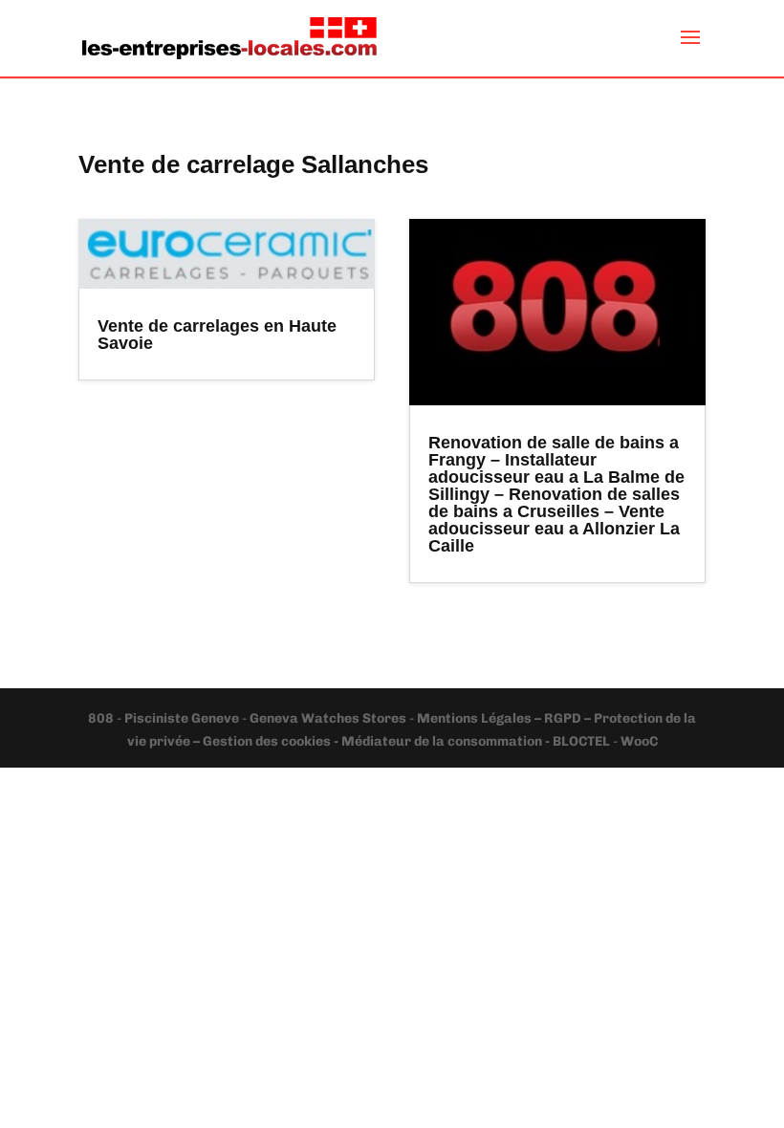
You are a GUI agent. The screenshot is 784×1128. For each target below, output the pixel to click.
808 (102, 718)
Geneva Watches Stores (328, 718)
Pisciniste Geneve (183, 718)
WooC (639, 741)
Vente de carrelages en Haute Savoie (217, 334)
